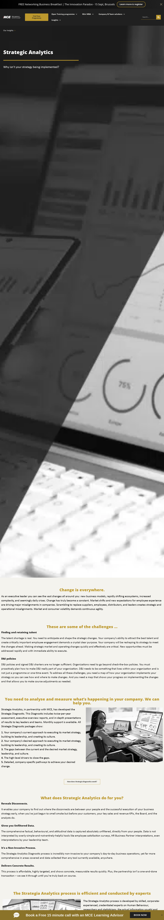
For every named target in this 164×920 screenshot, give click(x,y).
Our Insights (8, 31)
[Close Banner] (161, 4)
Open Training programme (63, 14)
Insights (55, 20)
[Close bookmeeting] (162, 915)
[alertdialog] (82, 4)
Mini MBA (86, 14)
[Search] (158, 17)
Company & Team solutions (110, 14)
